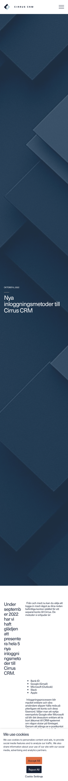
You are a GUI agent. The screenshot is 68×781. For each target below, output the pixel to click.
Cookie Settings (34, 776)
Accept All (34, 761)
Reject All (34, 769)
